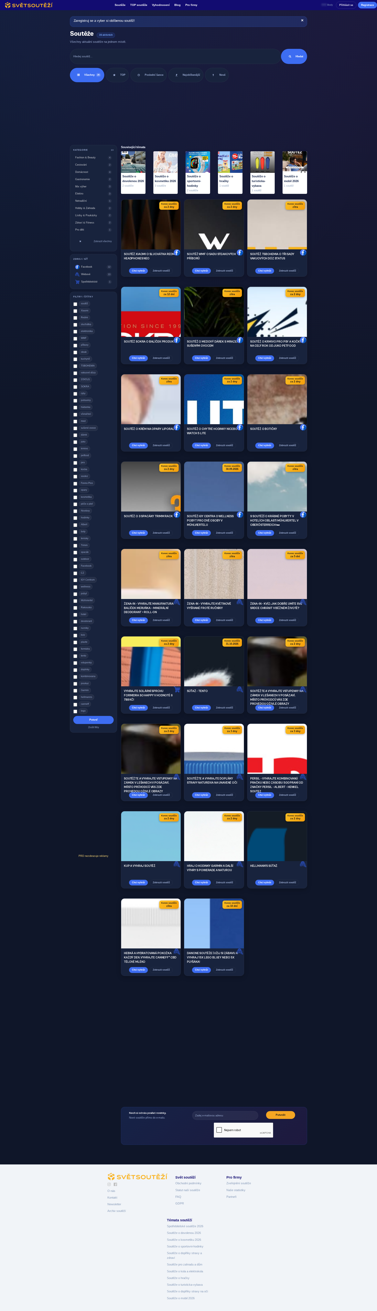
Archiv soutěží (116, 1211)
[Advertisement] (188, 113)
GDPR (179, 1203)
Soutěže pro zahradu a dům (184, 1264)
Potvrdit (280, 1114)
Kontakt (112, 1197)
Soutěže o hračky (178, 1278)
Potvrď (93, 719)
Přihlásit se (346, 5)
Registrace (367, 5)
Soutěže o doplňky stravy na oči (187, 1291)
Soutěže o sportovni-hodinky (185, 1246)
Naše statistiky (235, 1190)
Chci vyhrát (138, 270)
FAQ (178, 1196)
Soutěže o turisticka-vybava (185, 1284)
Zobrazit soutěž (161, 270)
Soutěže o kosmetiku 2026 (184, 1239)
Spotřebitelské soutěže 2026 (185, 1226)
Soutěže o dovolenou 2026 (184, 1232)
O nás (111, 1190)
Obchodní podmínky (188, 1183)
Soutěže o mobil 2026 (181, 1298)
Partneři (231, 1196)
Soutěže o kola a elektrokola (185, 1271)
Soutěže (120, 5)
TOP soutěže (138, 5)
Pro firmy (191, 5)
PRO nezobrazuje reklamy (93, 855)
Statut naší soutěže (187, 1190)
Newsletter (114, 1204)
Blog (177, 5)
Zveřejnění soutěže (238, 1183)
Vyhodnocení (161, 5)
